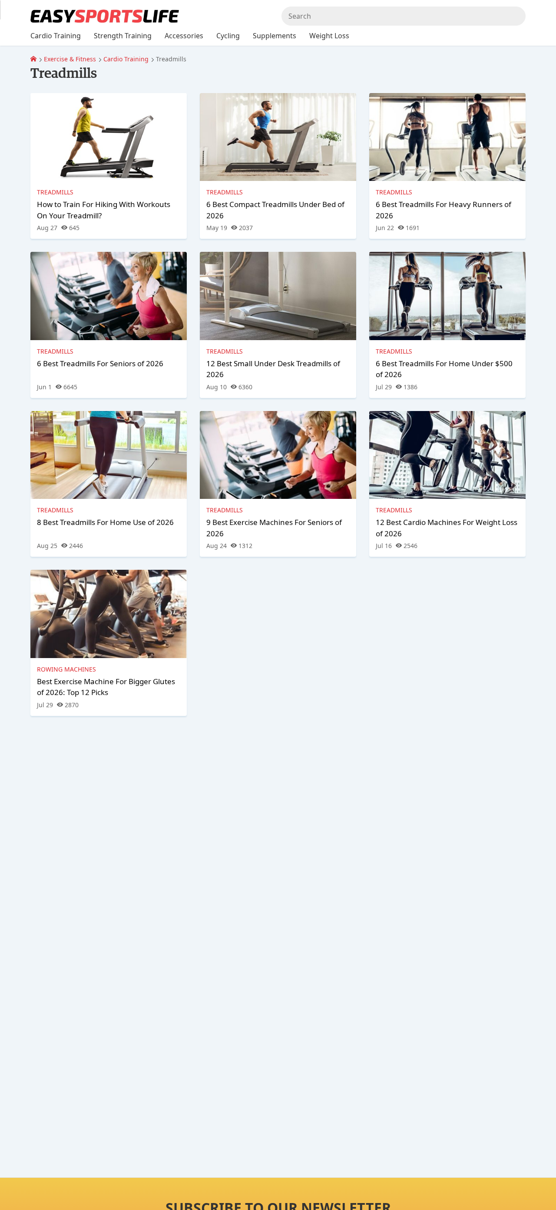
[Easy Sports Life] (33, 59)
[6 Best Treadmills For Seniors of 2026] (108, 296)
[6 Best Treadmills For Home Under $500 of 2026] (447, 296)
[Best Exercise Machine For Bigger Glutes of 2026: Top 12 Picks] (108, 614)
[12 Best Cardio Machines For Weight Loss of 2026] (447, 455)
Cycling (228, 35)
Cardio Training (126, 59)
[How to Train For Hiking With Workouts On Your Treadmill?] (108, 137)
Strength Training (123, 35)
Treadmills (55, 192)
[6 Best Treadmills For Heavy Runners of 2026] (447, 137)
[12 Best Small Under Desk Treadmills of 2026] (278, 296)
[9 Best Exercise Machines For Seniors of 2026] (278, 455)
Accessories (184, 35)
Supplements (274, 35)
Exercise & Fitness (70, 59)
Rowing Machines (66, 669)
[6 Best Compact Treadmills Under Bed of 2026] (278, 137)
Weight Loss (329, 35)
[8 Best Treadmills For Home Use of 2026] (108, 455)
